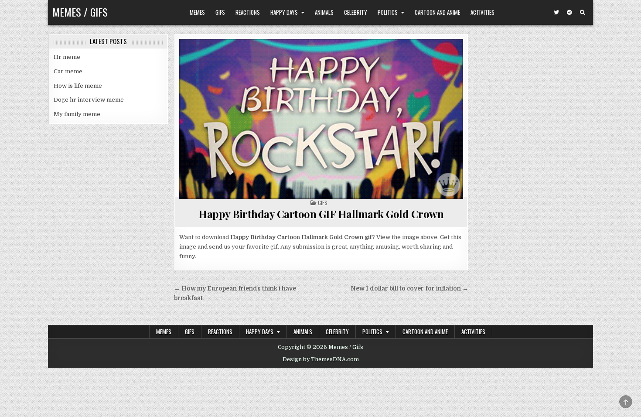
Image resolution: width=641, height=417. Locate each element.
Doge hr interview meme (89, 99)
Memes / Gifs (80, 12)
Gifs (220, 12)
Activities (482, 12)
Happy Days (284, 12)
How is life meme (78, 85)
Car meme (68, 71)
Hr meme (67, 57)
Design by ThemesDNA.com (321, 359)
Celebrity (355, 12)
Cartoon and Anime (437, 12)
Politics (388, 12)
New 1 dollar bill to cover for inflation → (409, 288)
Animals (324, 12)
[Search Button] (582, 12)
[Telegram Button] (569, 12)
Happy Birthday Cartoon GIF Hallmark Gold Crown (320, 214)
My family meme (77, 114)
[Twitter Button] (556, 12)
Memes (197, 12)
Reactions (247, 12)
